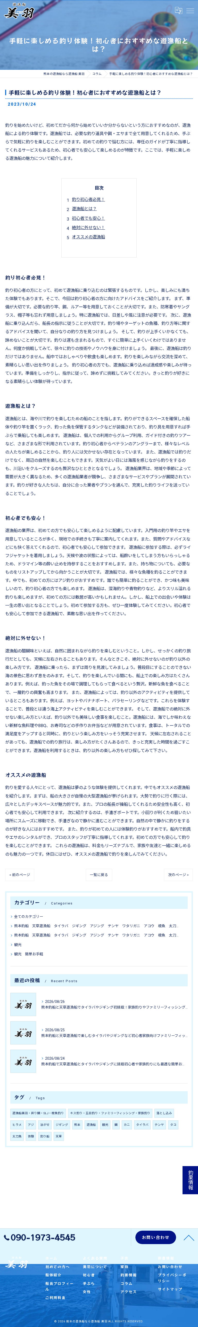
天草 (59, 1136)
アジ (31, 1125)
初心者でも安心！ (88, 218)
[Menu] (190, 10)
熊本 (77, 1125)
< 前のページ (19, 875)
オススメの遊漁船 (88, 237)
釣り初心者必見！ (88, 199)
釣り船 (45, 1136)
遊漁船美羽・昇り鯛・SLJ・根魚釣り (38, 1113)
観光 (17, 945)
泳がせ (45, 1125)
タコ (173, 1125)
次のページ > (178, 875)
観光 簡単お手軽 (28, 954)
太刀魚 (17, 1136)
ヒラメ (17, 1125)
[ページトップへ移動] (189, 1237)
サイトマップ (170, 1289)
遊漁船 (91, 1125)
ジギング (62, 1125)
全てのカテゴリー (28, 917)
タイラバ (142, 1125)
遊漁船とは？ (84, 208)
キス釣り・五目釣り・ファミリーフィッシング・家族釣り (110, 1113)
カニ (127, 1125)
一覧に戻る (99, 875)
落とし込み (164, 1113)
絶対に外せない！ (88, 227)
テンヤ (159, 1125)
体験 (31, 1136)
